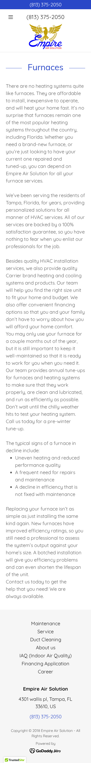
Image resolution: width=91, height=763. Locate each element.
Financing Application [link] (45, 663)
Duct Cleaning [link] (45, 639)
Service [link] (45, 631)
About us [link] (45, 647)
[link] (45, 36)
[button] (12, 17)
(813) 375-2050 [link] (45, 16)
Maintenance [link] (45, 623)
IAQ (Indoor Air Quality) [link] (45, 655)
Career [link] (45, 671)
